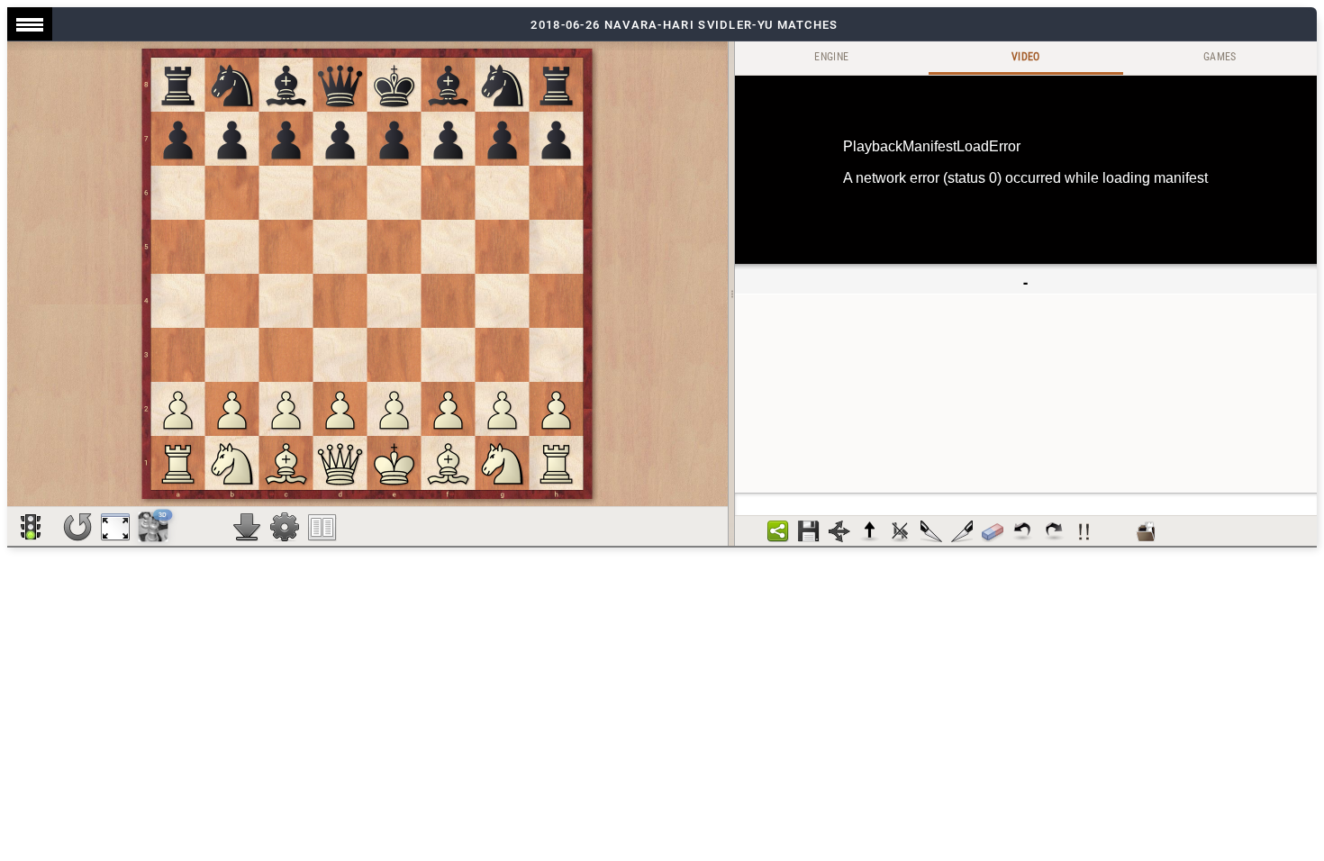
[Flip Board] (77, 526)
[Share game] (778, 531)
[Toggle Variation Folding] (839, 531)
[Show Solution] (30, 526)
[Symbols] (1084, 531)
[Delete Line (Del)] (900, 531)
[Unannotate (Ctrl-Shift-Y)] (992, 531)
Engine (831, 56)
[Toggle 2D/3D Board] (153, 526)
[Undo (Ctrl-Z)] (1023, 531)
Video (1025, 56)
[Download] (246, 526)
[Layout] (322, 526)
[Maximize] (115, 526)
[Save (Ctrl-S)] (809, 531)
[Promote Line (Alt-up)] (870, 531)
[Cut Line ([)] (931, 531)
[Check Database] (1145, 531)
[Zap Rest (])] (962, 531)
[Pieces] (284, 526)
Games (1220, 56)
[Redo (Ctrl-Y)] (1054, 531)
